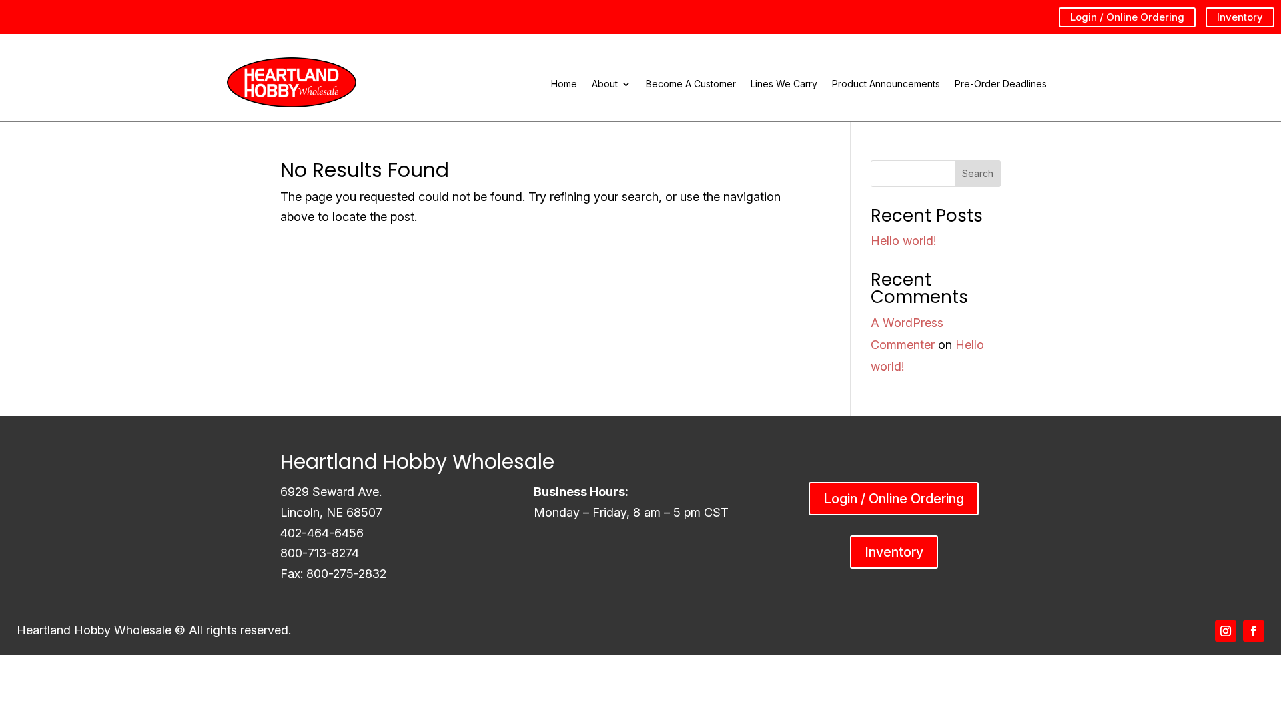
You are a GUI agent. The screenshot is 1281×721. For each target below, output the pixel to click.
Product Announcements (886, 84)
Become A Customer (691, 84)
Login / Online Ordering (1127, 17)
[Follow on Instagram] (1225, 631)
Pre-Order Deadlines (1001, 84)
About (605, 84)
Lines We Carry (784, 84)
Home (564, 84)
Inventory (1240, 17)
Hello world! (903, 241)
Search (977, 173)
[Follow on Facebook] (1253, 631)
